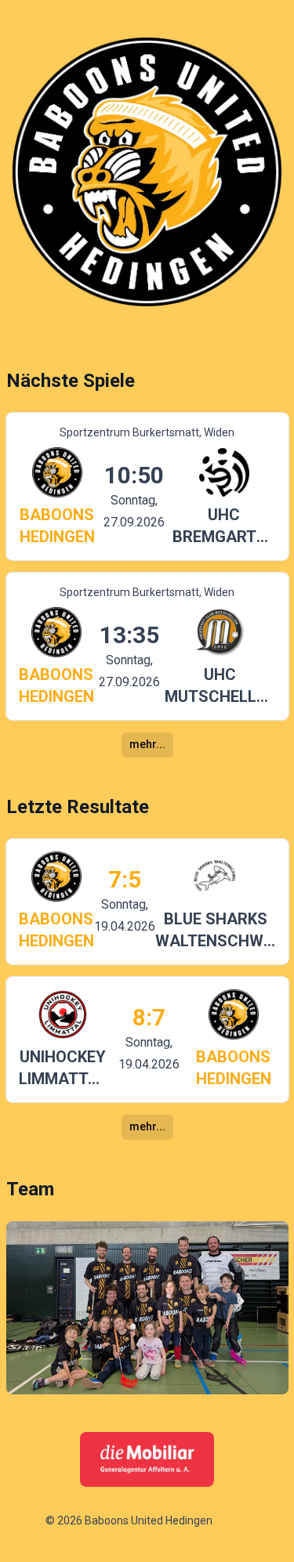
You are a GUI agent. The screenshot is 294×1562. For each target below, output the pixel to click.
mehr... (147, 744)
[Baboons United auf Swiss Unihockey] (233, 1521)
